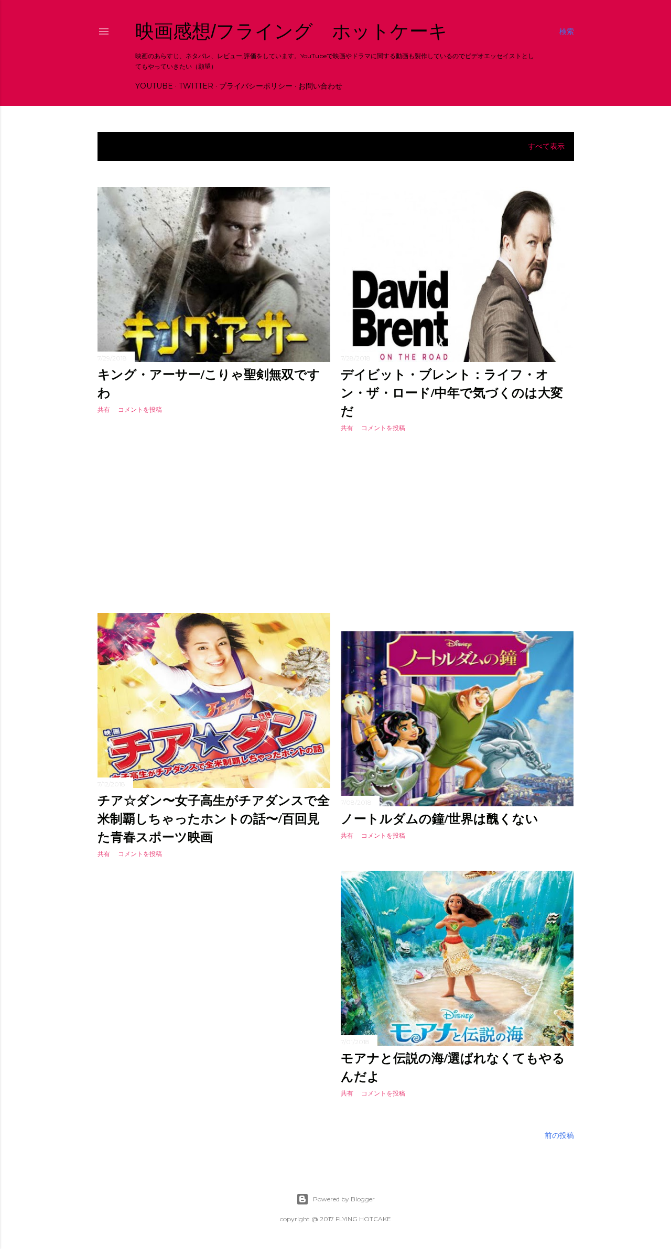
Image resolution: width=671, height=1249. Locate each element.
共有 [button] (104, 409)
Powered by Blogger (344, 1199)
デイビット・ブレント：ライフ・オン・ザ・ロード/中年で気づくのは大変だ (452, 392)
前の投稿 (559, 1135)
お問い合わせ (320, 86)
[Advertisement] (214, 514)
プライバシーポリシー (256, 86)
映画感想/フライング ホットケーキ (291, 31)
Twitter (196, 86)
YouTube (154, 86)
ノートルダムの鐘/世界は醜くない (439, 818)
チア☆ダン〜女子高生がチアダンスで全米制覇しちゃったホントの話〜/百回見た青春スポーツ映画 (214, 818)
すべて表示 (546, 146)
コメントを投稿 (140, 409)
